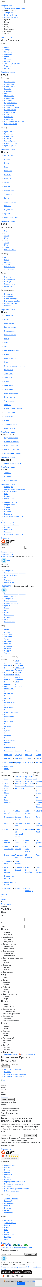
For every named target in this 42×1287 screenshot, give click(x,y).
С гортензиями (8, 949)
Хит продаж (8, 13)
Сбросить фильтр (28, 1054)
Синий (5, 1036)
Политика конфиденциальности (16, 1189)
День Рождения (10, 10)
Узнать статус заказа (9, 522)
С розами (6, 932)
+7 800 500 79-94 (7, 586)
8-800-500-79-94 (7, 554)
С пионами (7, 970)
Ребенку (6, 992)
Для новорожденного (11, 1021)
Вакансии (8, 1177)
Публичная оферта (11, 1191)
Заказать (4, 1097)
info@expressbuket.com (23, 1248)
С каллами (7, 965)
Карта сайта (8, 1201)
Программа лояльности (13, 516)
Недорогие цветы (11, 17)
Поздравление (8, 1007)
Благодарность (8, 1016)
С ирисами (7, 939)
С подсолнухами (9, 956)
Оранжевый (7, 1050)
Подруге (6, 985)
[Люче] (10, 1080)
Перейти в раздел (8, 72)
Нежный (6, 1026)
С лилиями (7, 963)
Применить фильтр (11, 1054)
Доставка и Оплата (11, 525)
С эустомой (7, 967)
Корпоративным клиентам (14, 1182)
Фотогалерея (9, 1203)
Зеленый (6, 1033)
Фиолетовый (8, 1052)
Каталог (5, 545)
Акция (6, 34)
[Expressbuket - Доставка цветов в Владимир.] (8, 541)
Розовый (6, 1047)
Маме (5, 978)
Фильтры (5, 1067)
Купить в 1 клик (8, 1099)
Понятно (21, 1284)
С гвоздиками (8, 942)
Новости (7, 512)
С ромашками (8, 972)
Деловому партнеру (10, 994)
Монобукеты (8, 937)
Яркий (5, 1043)
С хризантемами (9, 951)
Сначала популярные (12, 1069)
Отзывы (7, 507)
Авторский (7, 1040)
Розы (6, 24)
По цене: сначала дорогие (14, 1076)
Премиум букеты (10, 15)
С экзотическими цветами (13, 958)
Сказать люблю (9, 1011)
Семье (5, 989)
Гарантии (7, 1210)
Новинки (7, 1072)
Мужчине (6, 982)
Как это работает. (31, 1281)
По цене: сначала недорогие (15, 1074)
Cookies (4, 1269)
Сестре (5, 999)
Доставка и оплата (11, 502)
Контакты (8, 514)
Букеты (7, 20)
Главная (4, 895)
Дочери (6, 996)
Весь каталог (9, 1220)
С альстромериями (10, 944)
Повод (6, 27)
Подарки (7, 31)
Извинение (7, 1004)
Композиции (9, 29)
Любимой (6, 987)
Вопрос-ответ (9, 505)
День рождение (9, 1009)
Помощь (7, 532)
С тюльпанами (8, 935)
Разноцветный (8, 1038)
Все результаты (7, 6)
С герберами (8, 946)
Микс (5, 960)
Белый (5, 1029)
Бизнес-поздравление (11, 1014)
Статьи (7, 509)
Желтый (6, 1045)
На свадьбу (7, 1018)
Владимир (5, 538)
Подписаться (31, 1135)
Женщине (6, 980)
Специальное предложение (14, 8)
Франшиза (8, 1186)
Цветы (6, 22)
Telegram (10, 560)
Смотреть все (6, 37)
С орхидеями (8, 953)
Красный (6, 1031)
